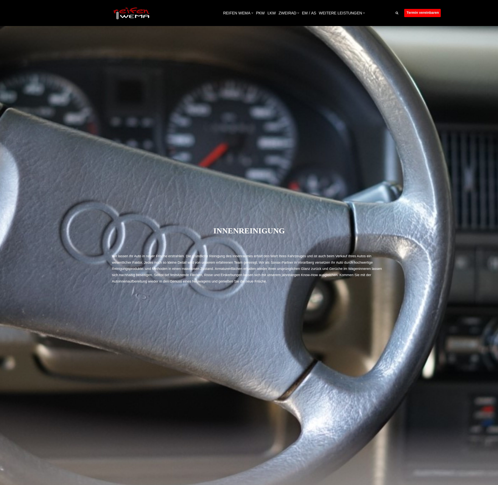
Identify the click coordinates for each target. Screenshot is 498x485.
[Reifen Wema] (131, 13)
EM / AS (309, 13)
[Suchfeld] (396, 12)
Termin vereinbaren (423, 13)
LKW (271, 13)
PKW (260, 13)
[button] (252, 13)
